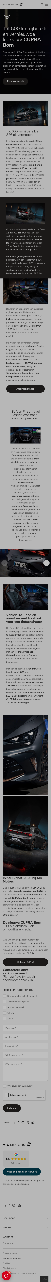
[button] (6, 1275)
